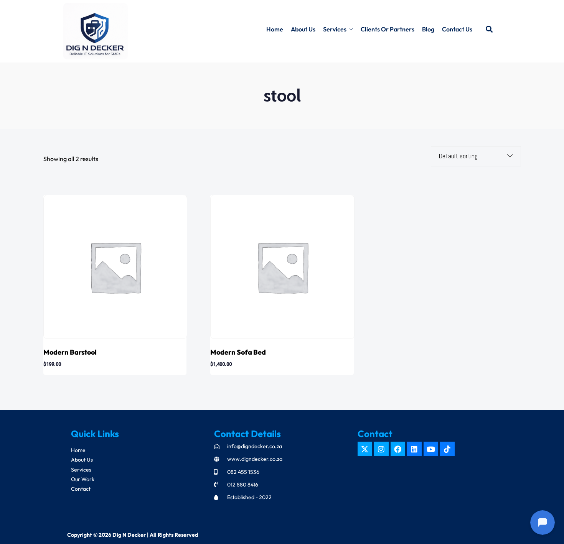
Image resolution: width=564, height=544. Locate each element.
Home (274, 29)
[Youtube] (431, 449)
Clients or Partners (387, 29)
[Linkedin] (414, 449)
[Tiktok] (447, 449)
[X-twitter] (365, 449)
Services (334, 29)
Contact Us (457, 29)
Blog (428, 29)
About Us (303, 29)
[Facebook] (398, 449)
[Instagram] (381, 449)
